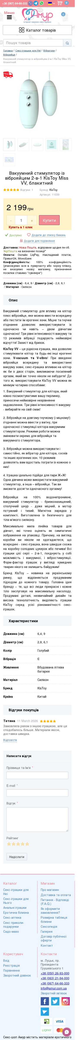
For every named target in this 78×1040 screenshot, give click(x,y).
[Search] (67, 42)
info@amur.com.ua (54, 988)
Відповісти (10, 740)
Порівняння (11, 970)
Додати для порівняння (39, 241)
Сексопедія (49, 926)
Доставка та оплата (56, 895)
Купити (49, 220)
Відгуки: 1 (26, 190)
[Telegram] (35, 3)
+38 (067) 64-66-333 (55, 983)
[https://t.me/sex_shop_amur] (45, 1012)
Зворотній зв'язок (54, 993)
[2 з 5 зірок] (13, 844)
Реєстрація (11, 965)
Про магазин (50, 889)
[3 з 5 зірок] (18, 844)
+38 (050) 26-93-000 (55, 973)
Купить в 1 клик (20, 227)
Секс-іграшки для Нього (16, 900)
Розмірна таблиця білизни (54, 919)
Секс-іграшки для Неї (16, 891)
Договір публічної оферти (54, 938)
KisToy (53, 190)
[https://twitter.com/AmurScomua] (55, 1001)
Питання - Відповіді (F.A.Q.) (55, 902)
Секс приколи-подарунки (13, 924)
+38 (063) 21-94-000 (55, 978)
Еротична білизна (16, 912)
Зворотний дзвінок (17, 975)
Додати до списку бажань (49, 235)
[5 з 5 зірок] (27, 844)
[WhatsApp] (41, 3)
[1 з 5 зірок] (8, 844)
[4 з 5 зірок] (22, 844)
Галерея (46, 931)
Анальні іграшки (14, 907)
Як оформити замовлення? (50, 910)
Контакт (47, 945)
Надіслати (16, 857)
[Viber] (30, 3)
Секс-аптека (12, 917)
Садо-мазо (11, 931)
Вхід (6, 960)
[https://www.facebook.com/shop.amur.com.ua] (45, 1001)
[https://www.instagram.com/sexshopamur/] (66, 1001)
